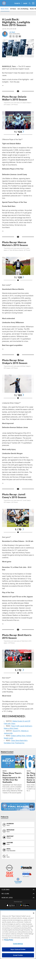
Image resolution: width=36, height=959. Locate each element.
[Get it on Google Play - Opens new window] (24, 906)
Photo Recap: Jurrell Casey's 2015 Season (14, 496)
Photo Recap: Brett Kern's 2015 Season (16, 636)
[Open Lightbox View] (18, 123)
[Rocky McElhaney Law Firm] (26, 874)
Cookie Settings (18, 943)
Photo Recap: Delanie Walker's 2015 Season (14, 98)
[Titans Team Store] (18, 881)
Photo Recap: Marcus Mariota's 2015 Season (15, 243)
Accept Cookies (18, 955)
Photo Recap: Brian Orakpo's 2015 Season (14, 361)
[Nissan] (9, 868)
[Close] (33, 913)
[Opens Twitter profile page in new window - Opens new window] (13, 36)
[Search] (29, 3)
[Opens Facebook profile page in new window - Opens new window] (10, 36)
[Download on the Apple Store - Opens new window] (10, 905)
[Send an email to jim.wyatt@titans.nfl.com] (20, 36)
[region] (18, 934)
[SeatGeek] (10, 874)
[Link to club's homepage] (4, 2)
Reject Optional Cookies (18, 949)
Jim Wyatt (12, 32)
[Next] (23, 131)
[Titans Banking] (27, 868)
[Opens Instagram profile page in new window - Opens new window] (17, 36)
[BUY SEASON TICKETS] (18, 806)
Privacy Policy (8, 940)
